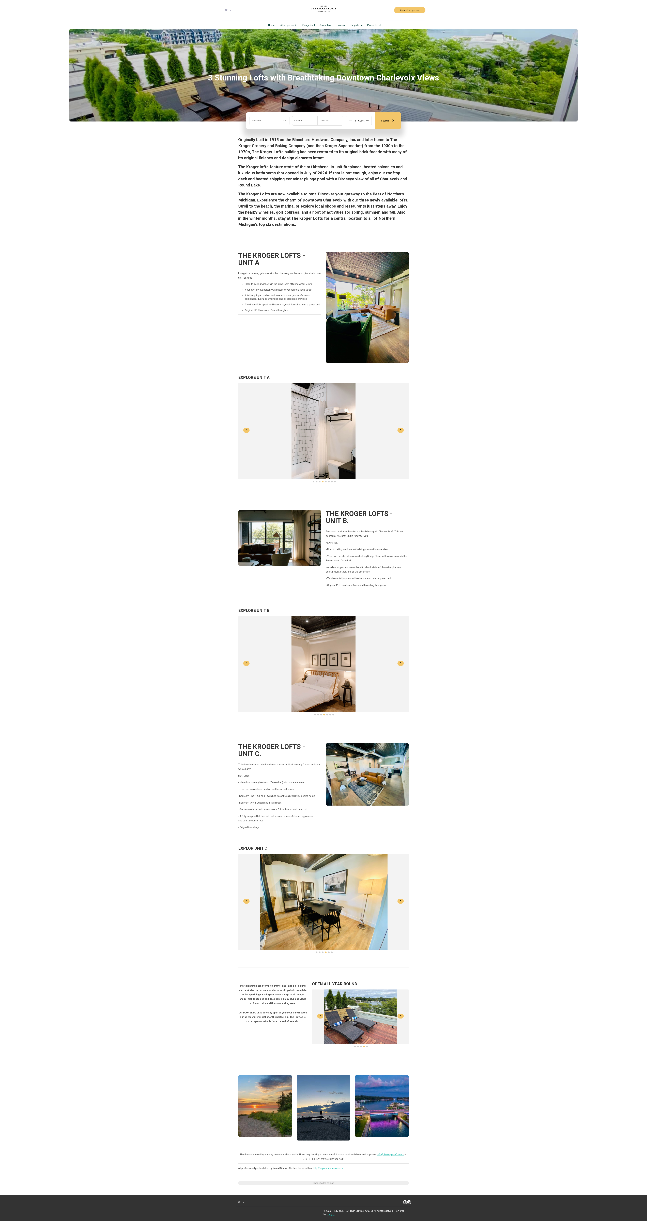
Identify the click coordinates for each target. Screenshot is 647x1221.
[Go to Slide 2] (316, 481)
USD (226, 10)
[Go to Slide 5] (326, 481)
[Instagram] (409, 1202)
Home (271, 25)
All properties (288, 25)
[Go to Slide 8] (335, 481)
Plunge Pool (308, 25)
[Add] (367, 121)
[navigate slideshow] (246, 430)
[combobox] (269, 120)
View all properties (410, 10)
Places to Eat (374, 25)
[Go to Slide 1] (313, 481)
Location (340, 25)
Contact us (325, 25)
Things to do (356, 25)
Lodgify (331, 1214)
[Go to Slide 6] (329, 481)
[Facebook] (405, 1202)
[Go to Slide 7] (332, 481)
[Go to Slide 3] (319, 481)
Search (385, 120)
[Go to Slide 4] (323, 481)
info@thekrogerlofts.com (390, 1154)
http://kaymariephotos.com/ (328, 1168)
